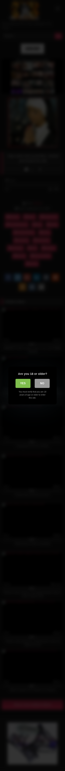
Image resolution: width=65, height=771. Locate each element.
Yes (23, 383)
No (42, 383)
